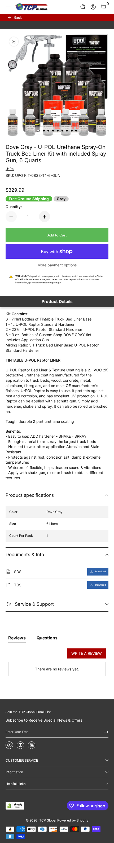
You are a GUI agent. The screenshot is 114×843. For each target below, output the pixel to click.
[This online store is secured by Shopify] (15, 806)
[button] (83, 7)
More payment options (57, 265)
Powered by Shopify (73, 820)
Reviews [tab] (17, 637)
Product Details (57, 301)
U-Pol (10, 169)
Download (100, 571)
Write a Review (86, 653)
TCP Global (47, 820)
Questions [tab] (47, 637)
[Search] (83, 7)
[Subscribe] (104, 732)
